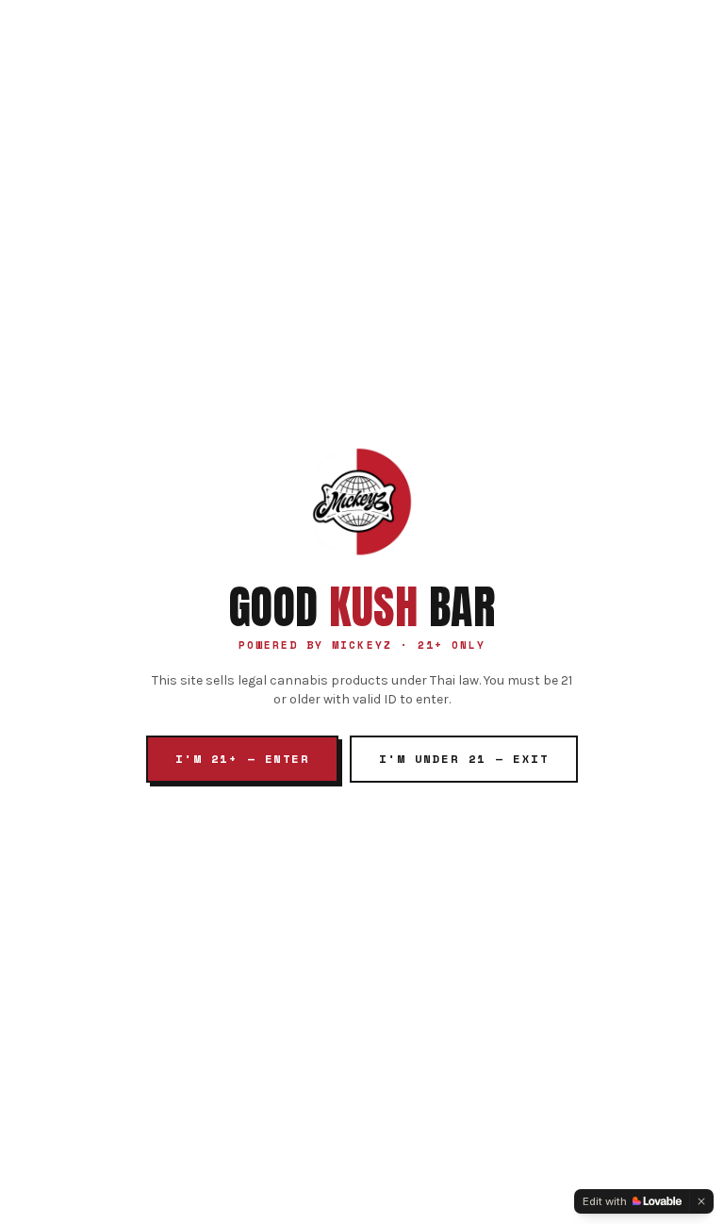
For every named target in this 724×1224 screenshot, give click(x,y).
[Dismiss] (701, 1201)
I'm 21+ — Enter (242, 759)
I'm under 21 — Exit (464, 759)
